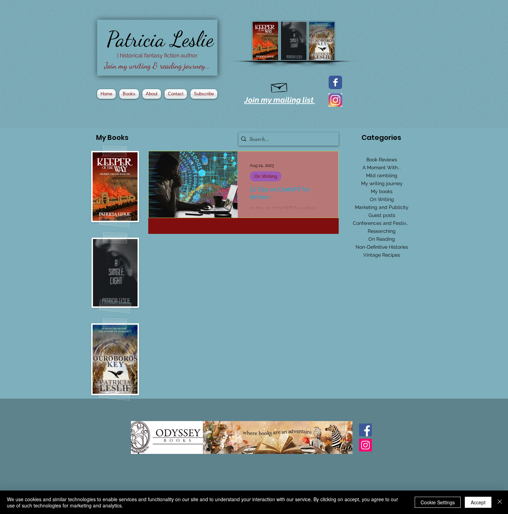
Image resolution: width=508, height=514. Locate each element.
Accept (478, 502)
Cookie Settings (438, 502)
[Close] (500, 502)
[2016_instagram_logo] (335, 100)
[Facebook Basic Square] (365, 429)
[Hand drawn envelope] (279, 86)
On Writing (265, 176)
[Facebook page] (335, 82)
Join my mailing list (279, 99)
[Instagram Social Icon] (365, 445)
